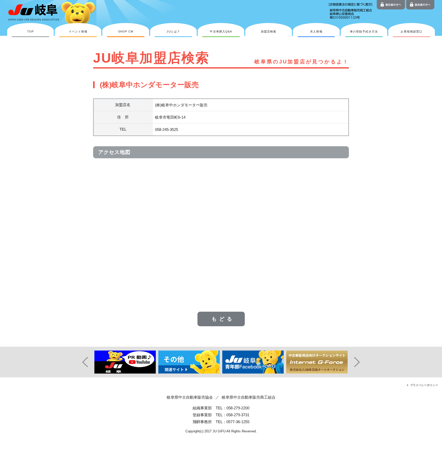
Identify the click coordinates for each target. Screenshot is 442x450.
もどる (223, 319)
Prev (83, 362)
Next (359, 362)
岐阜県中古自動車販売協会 (190, 397)
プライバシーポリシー (424, 385)
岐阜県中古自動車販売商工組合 (248, 397)
